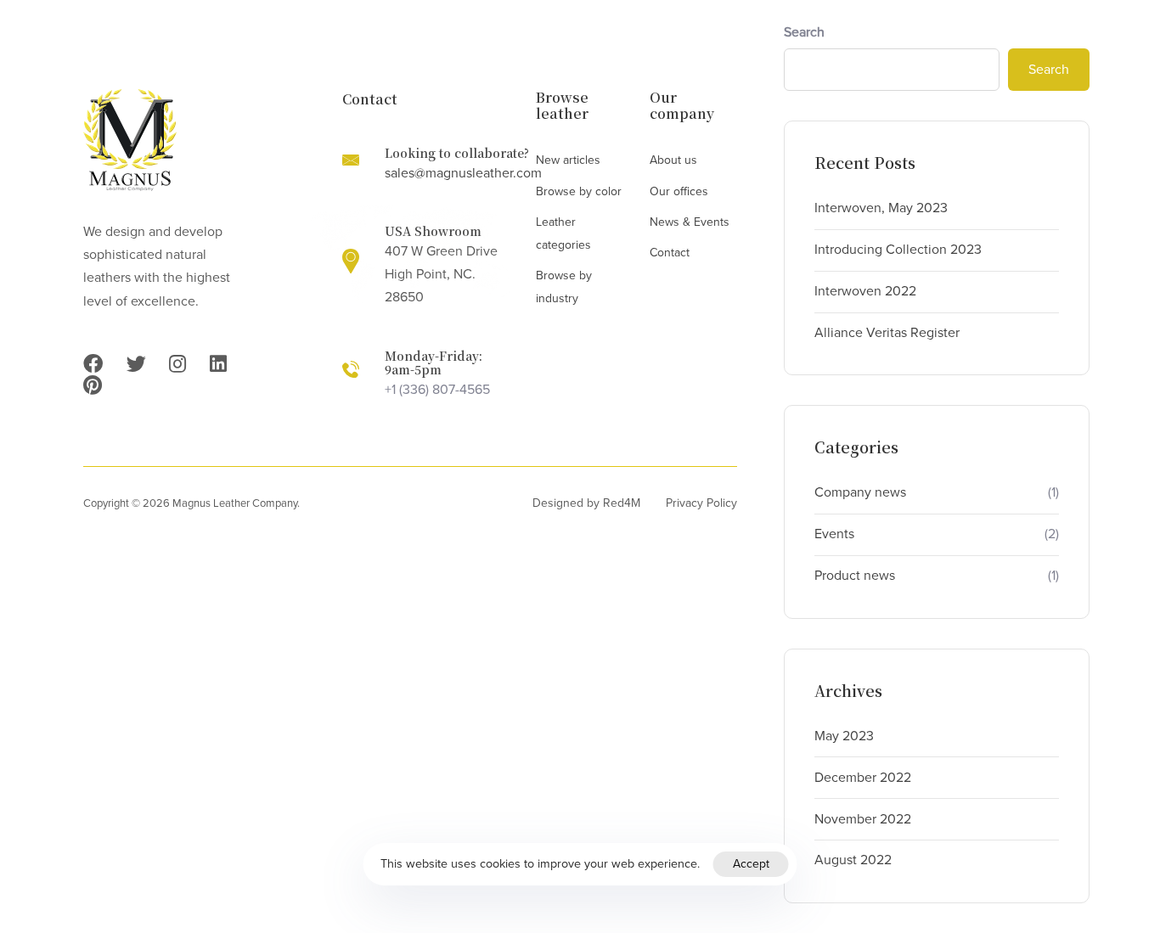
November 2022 (862, 819)
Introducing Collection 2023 (898, 249)
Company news (860, 492)
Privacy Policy (701, 503)
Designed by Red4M (586, 503)
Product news (854, 575)
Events (834, 534)
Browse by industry (564, 287)
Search (804, 32)
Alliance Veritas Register (887, 332)
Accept (751, 864)
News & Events (689, 222)
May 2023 (844, 736)
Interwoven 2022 (865, 291)
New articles (568, 160)
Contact (670, 252)
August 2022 (853, 860)
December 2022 (862, 777)
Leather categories (563, 233)
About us (673, 160)
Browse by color (579, 191)
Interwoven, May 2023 (881, 208)
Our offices (679, 191)
